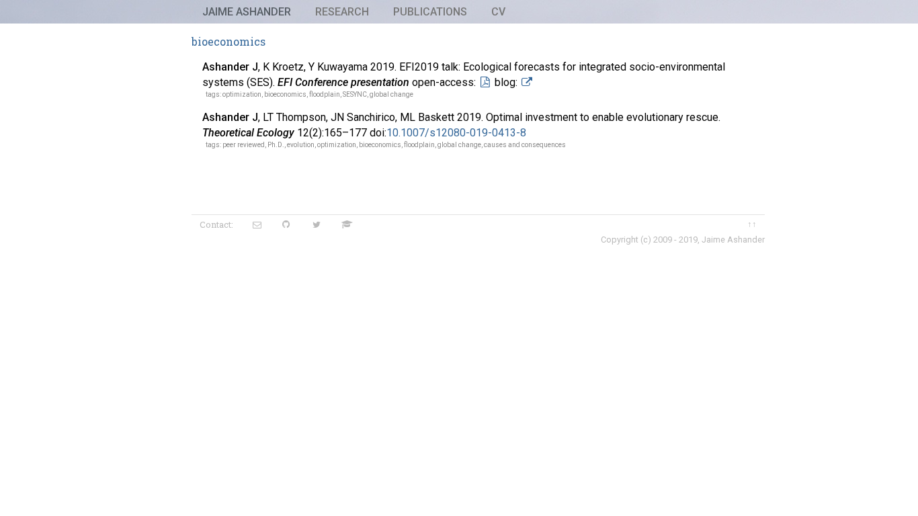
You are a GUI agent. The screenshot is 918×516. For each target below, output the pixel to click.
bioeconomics (285, 94)
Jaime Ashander (246, 11)
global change (391, 94)
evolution (301, 144)
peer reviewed (243, 144)
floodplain (324, 94)
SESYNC (355, 94)
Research (342, 11)
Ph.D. (275, 144)
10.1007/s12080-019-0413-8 (456, 132)
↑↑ (752, 224)
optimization (241, 94)
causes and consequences (525, 144)
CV (498, 11)
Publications (430, 11)
